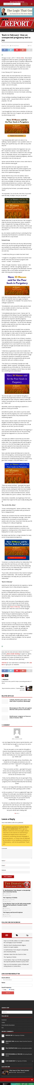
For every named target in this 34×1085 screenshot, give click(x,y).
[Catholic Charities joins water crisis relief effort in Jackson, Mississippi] (5, 701)
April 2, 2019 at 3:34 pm (17, 739)
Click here (4, 662)
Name (3, 860)
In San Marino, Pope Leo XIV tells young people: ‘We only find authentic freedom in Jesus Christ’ (17, 905)
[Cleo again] (3, 1061)
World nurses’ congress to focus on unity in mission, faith (20, 716)
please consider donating (13, 654)
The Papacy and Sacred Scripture (13, 912)
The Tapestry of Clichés (10, 897)
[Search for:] (17, 1012)
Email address (6, 977)
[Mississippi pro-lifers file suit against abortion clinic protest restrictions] (5, 709)
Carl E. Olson (7, 914)
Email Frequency (6, 987)
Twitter (3, 1022)
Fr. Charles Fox (7, 893)
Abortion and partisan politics (24, 1048)
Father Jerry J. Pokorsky (9, 899)
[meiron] (3, 1036)
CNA (22, 58)
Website (4, 870)
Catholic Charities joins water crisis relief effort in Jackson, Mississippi (20, 700)
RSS (3, 1027)
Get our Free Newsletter (17, 2)
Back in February (15, 607)
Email (3, 865)
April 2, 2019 (6, 45)
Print (30, 45)
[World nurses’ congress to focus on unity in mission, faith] (5, 718)
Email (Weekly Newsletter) (8, 1025)
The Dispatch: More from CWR (17, 884)
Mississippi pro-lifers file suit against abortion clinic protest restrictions (20, 708)
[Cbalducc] (3, 1042)
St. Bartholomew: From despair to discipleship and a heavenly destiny (16, 891)
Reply (17, 813)
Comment (4, 848)
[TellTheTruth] (3, 1049)
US (6, 675)
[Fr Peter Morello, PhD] (3, 1055)
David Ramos (7, 908)
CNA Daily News (15, 45)
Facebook (4, 1020)
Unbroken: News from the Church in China (15, 954)
